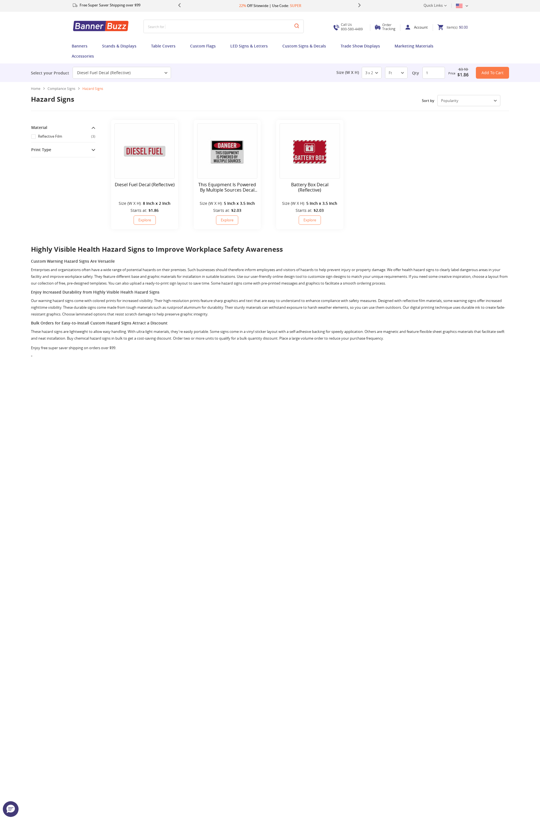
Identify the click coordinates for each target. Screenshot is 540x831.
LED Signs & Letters (249, 46)
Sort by (428, 100)
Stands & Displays (119, 46)
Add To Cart (492, 72)
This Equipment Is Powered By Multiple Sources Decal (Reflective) (227, 187)
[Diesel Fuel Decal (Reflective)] (144, 151)
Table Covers (163, 46)
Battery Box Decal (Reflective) (309, 187)
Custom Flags (203, 46)
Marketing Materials (414, 46)
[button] (11, 809)
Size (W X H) (347, 72)
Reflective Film (66, 136)
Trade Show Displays (360, 46)
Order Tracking (388, 26)
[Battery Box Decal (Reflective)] (310, 151)
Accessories (83, 56)
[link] (64, 88)
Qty (415, 73)
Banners (79, 46)
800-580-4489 (352, 26)
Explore (144, 219)
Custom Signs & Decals (304, 46)
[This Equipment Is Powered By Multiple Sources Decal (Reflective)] (227, 151)
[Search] (297, 26)
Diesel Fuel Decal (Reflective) (103, 72)
